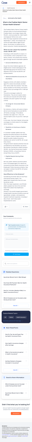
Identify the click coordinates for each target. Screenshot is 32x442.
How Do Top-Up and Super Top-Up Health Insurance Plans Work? (14, 335)
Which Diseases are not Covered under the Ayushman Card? (15, 299)
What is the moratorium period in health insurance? (14, 353)
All (5, 317)
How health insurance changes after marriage (14, 344)
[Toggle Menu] (30, 2)
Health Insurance (21, 317)
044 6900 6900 (24, 436)
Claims (11, 317)
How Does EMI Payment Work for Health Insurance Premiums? (15, 283)
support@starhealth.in (13, 436)
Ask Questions (21, 2)
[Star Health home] (4, 2)
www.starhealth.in (6, 434)
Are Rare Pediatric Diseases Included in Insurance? (13, 362)
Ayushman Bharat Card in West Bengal (15, 277)
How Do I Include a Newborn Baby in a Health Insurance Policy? (15, 291)
